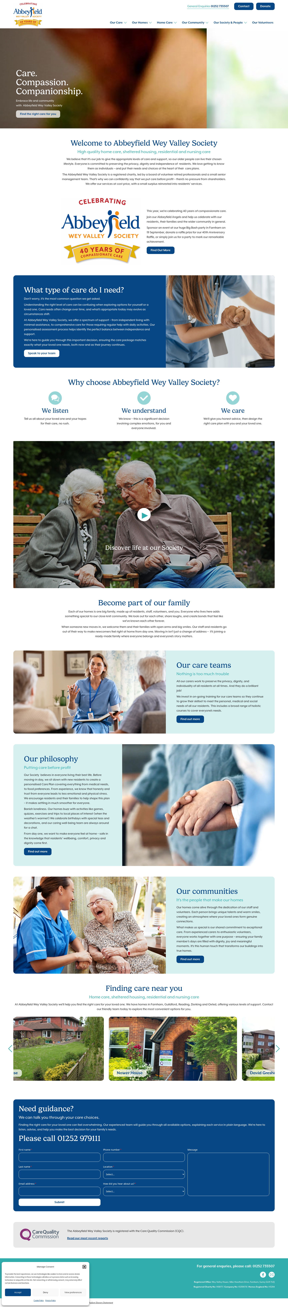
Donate (265, 6)
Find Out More (160, 250)
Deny (45, 1292)
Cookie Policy (39, 1300)
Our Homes (140, 22)
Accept (18, 1292)
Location (108, 1166)
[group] (77, 1049)
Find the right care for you (38, 114)
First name (25, 1149)
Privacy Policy (50, 1300)
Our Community (193, 22)
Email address (27, 1183)
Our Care (116, 22)
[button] (84, 1266)
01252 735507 (220, 6)
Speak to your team (41, 353)
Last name (25, 1166)
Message (193, 1149)
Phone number (112, 1149)
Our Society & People (228, 22)
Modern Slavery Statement (100, 1302)
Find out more (190, 719)
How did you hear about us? (119, 1183)
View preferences (73, 1292)
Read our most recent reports (87, 1238)
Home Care (165, 22)
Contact (244, 6)
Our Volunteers (262, 22)
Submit (59, 1202)
